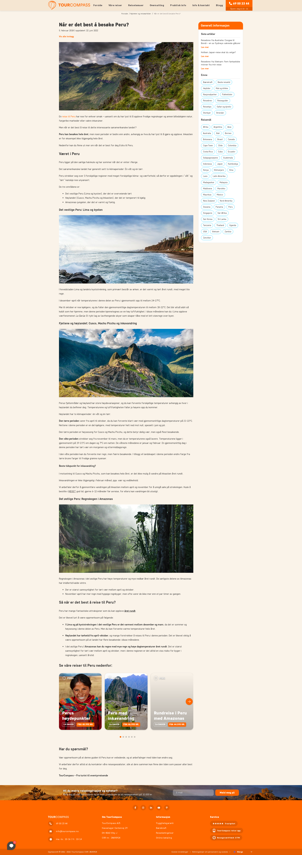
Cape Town (208, 145)
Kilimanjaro (219, 170)
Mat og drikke (222, 88)
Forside (97, 5)
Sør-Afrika (222, 213)
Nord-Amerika (226, 201)
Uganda (232, 225)
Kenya (206, 170)
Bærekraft (207, 82)
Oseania (206, 207)
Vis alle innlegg (66, 36)
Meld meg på (227, 792)
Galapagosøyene (210, 158)
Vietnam (215, 231)
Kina (231, 170)
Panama (219, 207)
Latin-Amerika (219, 176)
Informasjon (163, 816)
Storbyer (207, 113)
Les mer (205, 47)
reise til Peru (69, 116)
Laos (205, 176)
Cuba (220, 151)
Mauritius (207, 194)
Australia (207, 133)
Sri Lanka (222, 219)
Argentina (218, 127)
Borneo (228, 133)
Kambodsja (233, 164)
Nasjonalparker (210, 94)
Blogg (219, 5)
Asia (229, 127)
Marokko (221, 188)
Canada (231, 139)
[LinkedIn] (151, 807)
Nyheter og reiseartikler (140, 13)
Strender (220, 113)
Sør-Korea (207, 219)
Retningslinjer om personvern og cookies (210, 852)
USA (205, 231)
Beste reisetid (224, 82)
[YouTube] (159, 807)
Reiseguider (222, 100)
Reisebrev (207, 100)
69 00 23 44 (241, 3)
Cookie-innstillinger (179, 852)
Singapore (207, 213)
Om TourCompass (112, 816)
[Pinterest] (167, 807)
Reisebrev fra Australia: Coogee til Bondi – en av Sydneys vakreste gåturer (220, 42)
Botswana (207, 139)
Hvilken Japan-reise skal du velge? (218, 52)
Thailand (220, 225)
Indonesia (207, 164)
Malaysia (223, 182)
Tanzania (207, 225)
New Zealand (209, 201)
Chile (220, 145)
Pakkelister (227, 94)
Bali (218, 133)
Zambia (228, 231)
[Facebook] (135, 807)
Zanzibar (207, 238)
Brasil (220, 139)
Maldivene (207, 188)
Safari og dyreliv (224, 107)
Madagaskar (208, 182)
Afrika (205, 127)
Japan (220, 164)
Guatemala (228, 158)
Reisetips (207, 107)
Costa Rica (208, 151)
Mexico (220, 194)
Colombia (232, 145)
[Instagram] (143, 807)
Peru (230, 207)
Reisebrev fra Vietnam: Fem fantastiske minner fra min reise (220, 63)
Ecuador (231, 151)
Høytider (206, 88)
